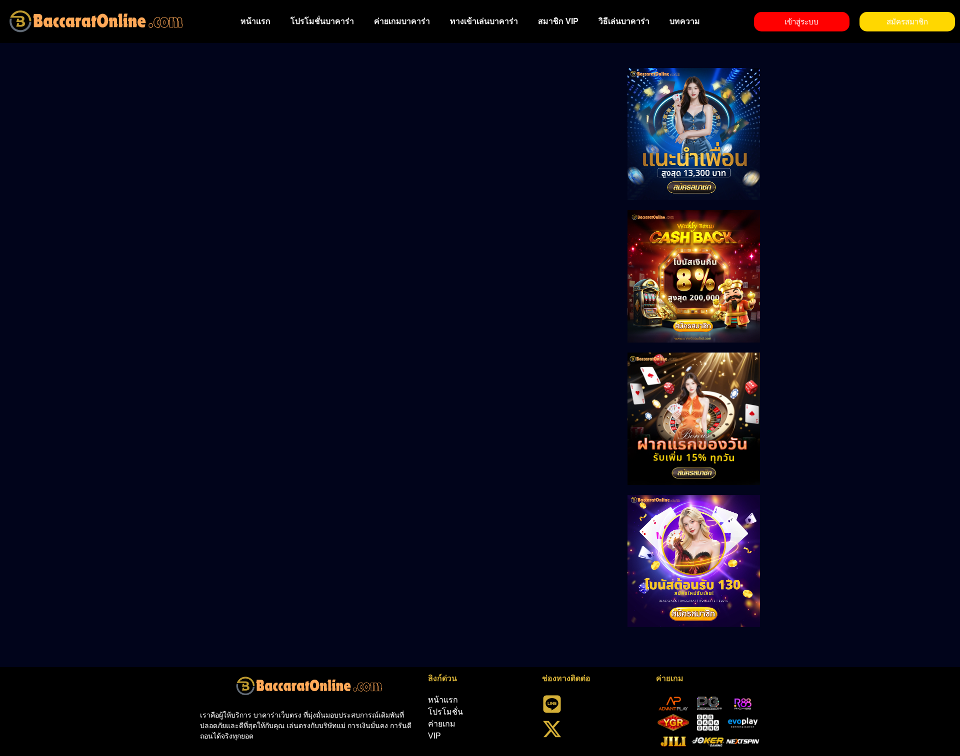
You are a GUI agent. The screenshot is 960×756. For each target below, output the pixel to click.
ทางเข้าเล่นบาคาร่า (484, 21)
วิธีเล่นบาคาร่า (624, 21)
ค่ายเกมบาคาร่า (402, 21)
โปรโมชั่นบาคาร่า (322, 21)
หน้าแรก (255, 21)
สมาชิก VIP (558, 21)
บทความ (685, 21)
